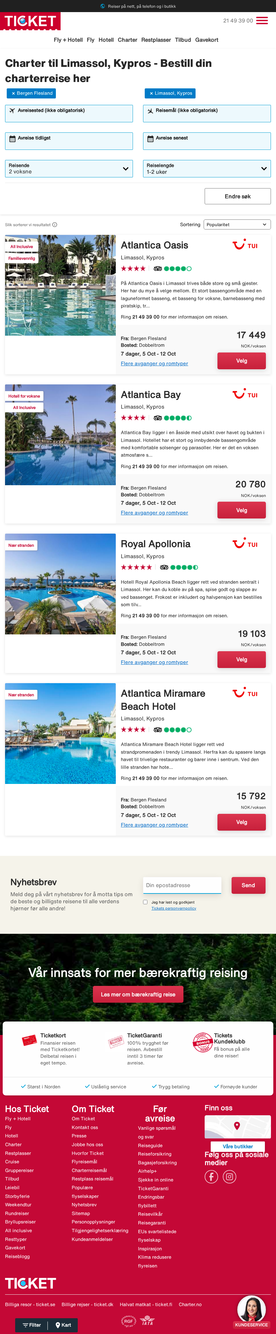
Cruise (12, 1161)
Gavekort (206, 39)
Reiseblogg (17, 1256)
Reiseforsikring (154, 1154)
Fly (91, 39)
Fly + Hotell (68, 39)
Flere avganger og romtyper (154, 363)
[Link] (213, 1176)
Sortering (190, 224)
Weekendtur (18, 1204)
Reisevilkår (150, 1214)
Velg (241, 360)
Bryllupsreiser (20, 1221)
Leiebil (12, 1187)
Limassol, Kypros (173, 93)
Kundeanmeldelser (92, 1239)
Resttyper (16, 1239)
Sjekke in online (155, 1179)
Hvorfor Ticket (88, 1153)
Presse (79, 1135)
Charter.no (190, 1304)
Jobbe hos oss (87, 1144)
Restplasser (156, 39)
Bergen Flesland (35, 93)
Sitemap (81, 1213)
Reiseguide (150, 1145)
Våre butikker (238, 1146)
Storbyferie (17, 1196)
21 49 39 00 (238, 20)
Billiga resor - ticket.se (30, 1304)
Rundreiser (17, 1213)
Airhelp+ (147, 1171)
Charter (127, 39)
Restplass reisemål (92, 1178)
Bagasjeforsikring (157, 1162)
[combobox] (73, 117)
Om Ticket (83, 1118)
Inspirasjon (150, 1248)
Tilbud (183, 39)
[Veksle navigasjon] (262, 20)
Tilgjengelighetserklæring (100, 1230)
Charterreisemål (89, 1170)
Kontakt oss (85, 1127)
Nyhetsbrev (84, 1204)
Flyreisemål (84, 1161)
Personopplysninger (93, 1221)
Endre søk (238, 196)
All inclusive (18, 1230)
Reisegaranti (152, 1222)
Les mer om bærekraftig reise (138, 994)
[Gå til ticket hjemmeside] (30, 20)
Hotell (106, 39)
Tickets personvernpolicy (173, 908)
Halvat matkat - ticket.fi (146, 1304)
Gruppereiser (19, 1170)
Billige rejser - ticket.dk (87, 1304)
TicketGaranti (153, 1188)
